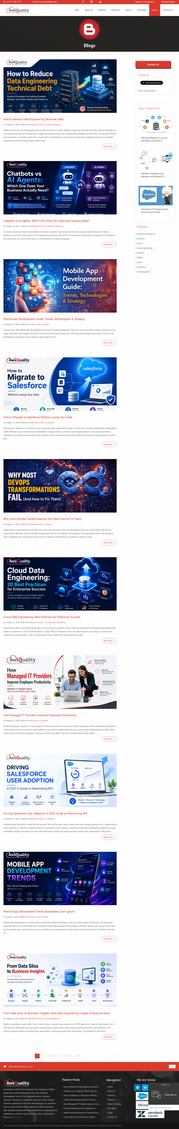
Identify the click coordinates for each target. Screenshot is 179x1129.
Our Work (141, 10)
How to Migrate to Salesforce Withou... (81, 1095)
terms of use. (117, 1125)
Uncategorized (143, 271)
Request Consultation (144, 1)
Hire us (128, 10)
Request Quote (168, 1)
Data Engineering (54, 124)
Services (102, 10)
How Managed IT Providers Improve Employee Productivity (40, 715)
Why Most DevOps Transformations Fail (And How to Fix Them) (42, 519)
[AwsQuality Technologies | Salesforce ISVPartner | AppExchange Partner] (17, 15)
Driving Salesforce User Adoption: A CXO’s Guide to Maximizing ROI (45, 813)
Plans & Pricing (114, 1104)
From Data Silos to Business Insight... (80, 1117)
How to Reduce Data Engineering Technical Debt (33, 119)
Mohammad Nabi (35, 524)
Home (76, 10)
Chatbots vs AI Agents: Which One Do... (81, 1091)
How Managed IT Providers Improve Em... (82, 1104)
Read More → (109, 146)
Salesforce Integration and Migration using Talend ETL (153, 173)
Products (115, 10)
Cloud (49, 622)
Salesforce (51, 422)
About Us (89, 10)
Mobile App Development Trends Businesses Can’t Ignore (39, 911)
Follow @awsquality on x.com (20, 1066)
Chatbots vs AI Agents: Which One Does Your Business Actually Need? (46, 221)
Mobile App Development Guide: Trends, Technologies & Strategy (44, 319)
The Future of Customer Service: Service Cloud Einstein (154, 209)
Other (139, 262)
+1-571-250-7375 (13, 1)
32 (78, 1056)
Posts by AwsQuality (147, 90)
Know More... (17, 1117)
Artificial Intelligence (55, 226)
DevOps (48, 524)
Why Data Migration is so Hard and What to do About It (154, 138)
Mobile (46, 324)
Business (45, 720)
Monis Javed (33, 720)
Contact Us (168, 10)
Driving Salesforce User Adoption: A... (80, 1108)
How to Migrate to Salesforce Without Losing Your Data (37, 417)
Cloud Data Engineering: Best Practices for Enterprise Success (41, 617)
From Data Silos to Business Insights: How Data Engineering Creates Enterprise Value (56, 1013)
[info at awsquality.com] (46, 1)
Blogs (154, 10)
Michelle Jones (34, 324)
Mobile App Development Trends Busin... (82, 1112)
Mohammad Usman (36, 124)
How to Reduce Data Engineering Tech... (81, 1086)
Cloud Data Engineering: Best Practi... (80, 1099)
